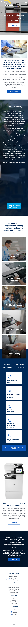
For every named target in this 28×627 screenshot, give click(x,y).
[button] (12, 203)
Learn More (14, 252)
